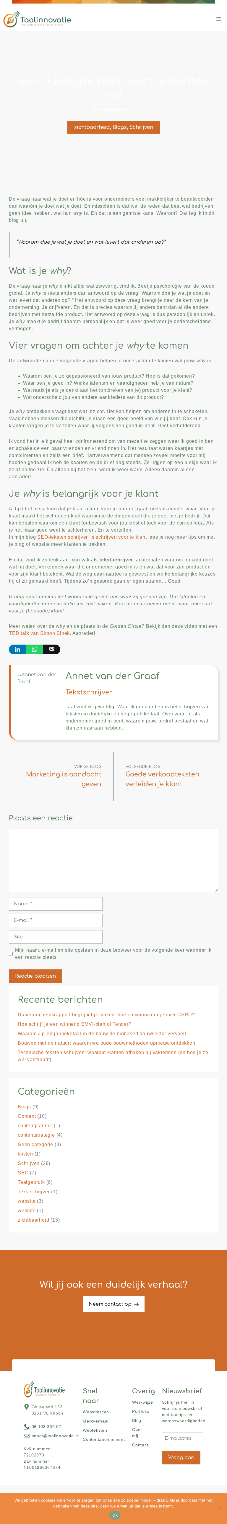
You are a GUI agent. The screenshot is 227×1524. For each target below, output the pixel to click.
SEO (23, 1172)
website (27, 1201)
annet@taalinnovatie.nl (55, 1435)
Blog (136, 1420)
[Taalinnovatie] (37, 19)
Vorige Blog (87, 767)
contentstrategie (36, 1135)
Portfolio (140, 1411)
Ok (115, 1515)
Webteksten (95, 1430)
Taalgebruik (31, 1182)
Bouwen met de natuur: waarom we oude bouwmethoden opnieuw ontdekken (106, 1043)
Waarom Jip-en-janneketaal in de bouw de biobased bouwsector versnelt (102, 1033)
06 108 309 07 (46, 1426)
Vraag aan (181, 1457)
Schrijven (141, 127)
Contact (140, 1445)
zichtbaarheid (92, 127)
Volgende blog (143, 767)
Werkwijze (142, 1402)
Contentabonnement (104, 1439)
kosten (25, 1153)
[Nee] (220, 1508)
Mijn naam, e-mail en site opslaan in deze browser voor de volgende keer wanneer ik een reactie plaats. (113, 954)
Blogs (120, 127)
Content (27, 1116)
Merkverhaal (95, 1421)
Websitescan (96, 1412)
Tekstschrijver (34, 1191)
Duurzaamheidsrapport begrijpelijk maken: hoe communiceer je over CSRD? (106, 1014)
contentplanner (35, 1125)
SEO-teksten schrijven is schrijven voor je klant (92, 537)
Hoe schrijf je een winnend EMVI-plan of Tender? (75, 1024)
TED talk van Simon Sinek (39, 633)
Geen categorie (35, 1144)
